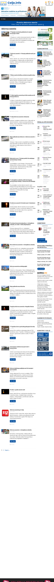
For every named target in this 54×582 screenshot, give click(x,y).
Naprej (7, 450)
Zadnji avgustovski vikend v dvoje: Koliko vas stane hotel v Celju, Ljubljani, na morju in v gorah (44, 63)
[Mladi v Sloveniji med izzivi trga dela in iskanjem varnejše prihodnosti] (39, 102)
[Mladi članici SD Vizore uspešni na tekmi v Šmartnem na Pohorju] (39, 53)
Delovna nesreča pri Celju (17, 410)
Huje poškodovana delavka (17, 286)
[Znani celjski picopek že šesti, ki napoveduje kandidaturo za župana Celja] (39, 72)
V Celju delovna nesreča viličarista (19, 117)
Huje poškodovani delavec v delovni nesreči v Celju (22, 137)
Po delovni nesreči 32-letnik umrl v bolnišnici (22, 203)
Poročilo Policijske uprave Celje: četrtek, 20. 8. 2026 (43, 258)
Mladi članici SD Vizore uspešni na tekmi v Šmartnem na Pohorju (48, 54)
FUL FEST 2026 (47, 163)
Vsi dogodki (41, 219)
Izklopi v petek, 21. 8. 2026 (43, 254)
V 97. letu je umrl (47, 228)
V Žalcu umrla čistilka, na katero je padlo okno (22, 75)
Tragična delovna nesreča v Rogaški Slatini (22, 306)
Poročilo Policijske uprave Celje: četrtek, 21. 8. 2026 (43, 251)
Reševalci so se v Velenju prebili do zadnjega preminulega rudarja (22, 159)
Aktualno (13, 111)
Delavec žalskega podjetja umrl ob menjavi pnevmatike (21, 368)
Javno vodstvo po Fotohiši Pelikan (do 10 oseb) (47, 196)
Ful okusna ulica (47, 169)
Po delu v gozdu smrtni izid (17, 390)
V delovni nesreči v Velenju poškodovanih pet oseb (22, 54)
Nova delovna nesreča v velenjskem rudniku (22, 244)
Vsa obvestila (41, 268)
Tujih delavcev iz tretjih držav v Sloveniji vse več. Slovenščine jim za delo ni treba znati (44, 312)
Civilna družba (40, 320)
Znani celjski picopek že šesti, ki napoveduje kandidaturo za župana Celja (44, 73)
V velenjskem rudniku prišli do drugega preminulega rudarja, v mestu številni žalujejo (22, 180)
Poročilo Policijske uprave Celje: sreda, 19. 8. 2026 (43, 265)
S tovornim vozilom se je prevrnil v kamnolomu (19, 347)
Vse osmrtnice (41, 239)
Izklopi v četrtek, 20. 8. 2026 (44, 261)
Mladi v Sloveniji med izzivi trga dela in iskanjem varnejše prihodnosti (44, 103)
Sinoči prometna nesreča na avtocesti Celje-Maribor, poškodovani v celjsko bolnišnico (44, 83)
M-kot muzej (46, 141)
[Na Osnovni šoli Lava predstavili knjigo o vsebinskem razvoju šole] (39, 92)
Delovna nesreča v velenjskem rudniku (21, 430)
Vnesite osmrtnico (42, 241)
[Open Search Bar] (52, 19)
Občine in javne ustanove (43, 322)
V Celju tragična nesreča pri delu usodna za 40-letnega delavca (22, 95)
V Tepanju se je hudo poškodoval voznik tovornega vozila (21, 32)
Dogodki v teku (41, 186)
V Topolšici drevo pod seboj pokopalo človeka (22, 326)
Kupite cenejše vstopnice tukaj (44, 326)
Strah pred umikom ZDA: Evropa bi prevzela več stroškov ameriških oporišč (44, 300)
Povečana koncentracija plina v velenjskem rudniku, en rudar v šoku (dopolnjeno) (22, 223)
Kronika (12, 48)
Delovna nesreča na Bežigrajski (18, 266)
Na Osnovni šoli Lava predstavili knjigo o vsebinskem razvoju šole (44, 93)
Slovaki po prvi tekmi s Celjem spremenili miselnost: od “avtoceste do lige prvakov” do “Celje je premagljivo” (44, 113)
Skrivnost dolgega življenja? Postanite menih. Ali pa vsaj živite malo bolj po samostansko (44, 276)
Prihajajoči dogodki (45, 122)
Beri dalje (13, 44)
